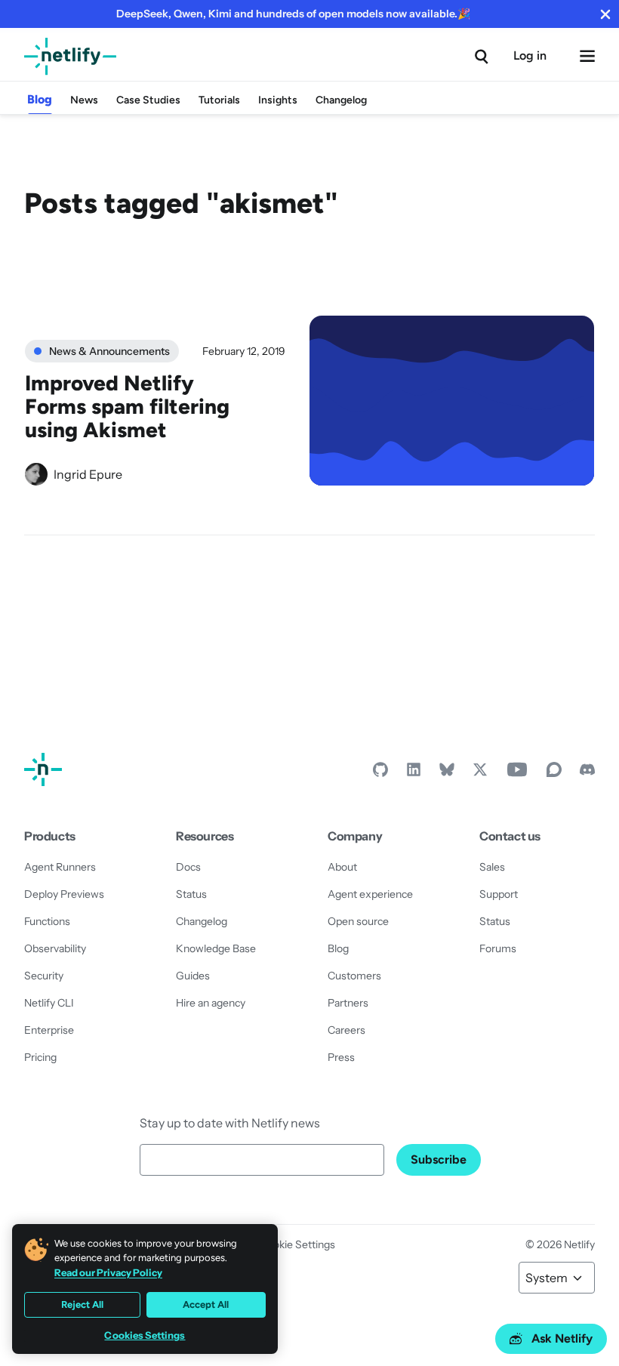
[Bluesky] (446, 773)
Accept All (206, 1304)
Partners (348, 1003)
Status (191, 894)
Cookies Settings (144, 1335)
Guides (193, 975)
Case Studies (148, 100)
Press (341, 1057)
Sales (492, 867)
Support (498, 894)
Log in (530, 55)
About (342, 867)
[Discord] (587, 773)
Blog (39, 99)
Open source (358, 921)
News (84, 100)
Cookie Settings (297, 1244)
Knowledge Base (216, 948)
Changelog (341, 100)
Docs (188, 867)
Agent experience (370, 894)
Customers (354, 975)
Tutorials (219, 100)
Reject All (82, 1304)
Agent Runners (60, 867)
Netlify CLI (49, 1003)
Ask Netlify (562, 1338)
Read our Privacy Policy (108, 1272)
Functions (47, 921)
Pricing (40, 1057)
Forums (497, 948)
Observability (55, 948)
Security (43, 975)
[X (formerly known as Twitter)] (480, 773)
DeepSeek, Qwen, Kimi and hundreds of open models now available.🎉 (293, 13)
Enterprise (49, 1030)
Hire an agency (210, 1003)
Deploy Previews (64, 894)
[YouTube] (517, 773)
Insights (277, 100)
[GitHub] (380, 773)
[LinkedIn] (413, 773)
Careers (346, 1030)
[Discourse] (554, 773)
